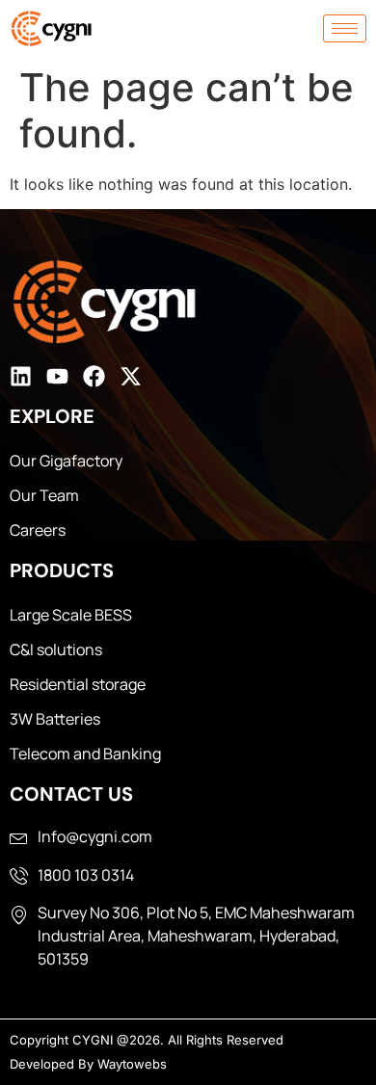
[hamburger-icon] (344, 28)
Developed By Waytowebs (88, 1064)
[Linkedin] (21, 376)
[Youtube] (57, 376)
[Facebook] (94, 376)
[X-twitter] (131, 376)
